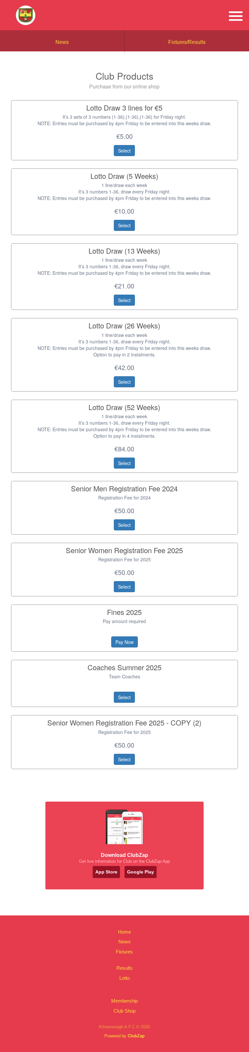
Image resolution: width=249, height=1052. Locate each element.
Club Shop (124, 1011)
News (62, 42)
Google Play (140, 871)
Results (124, 968)
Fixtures (124, 951)
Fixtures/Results (187, 42)
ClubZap (136, 1035)
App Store (106, 871)
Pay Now (124, 642)
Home (124, 932)
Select (124, 150)
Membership (124, 1001)
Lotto (124, 978)
